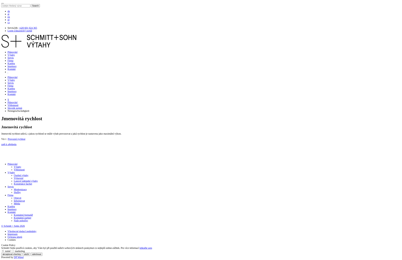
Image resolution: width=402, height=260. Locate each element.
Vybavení (18, 178)
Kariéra (11, 63)
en (9, 17)
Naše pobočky (21, 220)
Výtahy (11, 55)
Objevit (17, 198)
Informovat (19, 200)
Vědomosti (13, 105)
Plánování (12, 52)
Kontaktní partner (22, 217)
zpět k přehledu (8, 144)
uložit (26, 254)
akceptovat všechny (12, 254)
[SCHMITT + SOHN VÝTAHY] (38, 46)
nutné (7, 251)
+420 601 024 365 (28, 28)
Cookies (12, 239)
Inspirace (12, 66)
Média (17, 203)
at (8, 14)
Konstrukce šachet (23, 184)
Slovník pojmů (15, 108)
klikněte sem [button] (146, 248)
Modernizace (20, 189)
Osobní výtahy (21, 175)
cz (9, 22)
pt (8, 19)
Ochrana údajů (15, 237)
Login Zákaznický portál (20, 30)
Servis (11, 57)
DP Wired (19, 257)
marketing (19, 251)
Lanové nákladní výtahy (26, 181)
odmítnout (36, 254)
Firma (10, 60)
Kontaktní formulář (23, 215)
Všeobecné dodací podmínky (22, 231)
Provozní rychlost (16, 139)
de (9, 11)
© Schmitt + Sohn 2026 (13, 226)
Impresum (12, 234)
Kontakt (12, 69)
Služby (17, 192)
